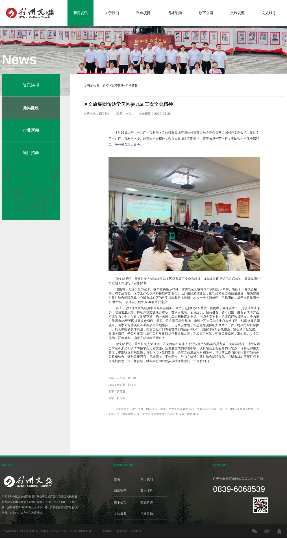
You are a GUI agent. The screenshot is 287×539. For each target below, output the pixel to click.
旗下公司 (206, 13)
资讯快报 (31, 85)
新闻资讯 (80, 13)
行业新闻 (31, 130)
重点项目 (143, 13)
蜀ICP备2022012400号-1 (78, 531)
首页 (49, 13)
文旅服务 (269, 13)
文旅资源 (237, 13)
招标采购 (174, 13)
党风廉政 (31, 108)
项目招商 (31, 152)
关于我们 (112, 13)
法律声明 (107, 531)
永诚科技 (135, 531)
